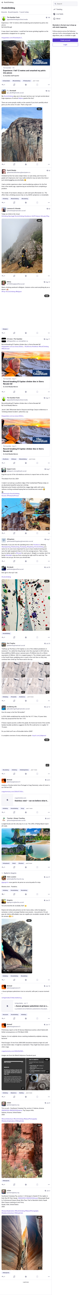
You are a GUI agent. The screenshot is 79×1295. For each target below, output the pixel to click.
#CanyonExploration (8, 1211)
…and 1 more (35, 81)
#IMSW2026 (5, 1110)
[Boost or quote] (14, 85)
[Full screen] (29, 971)
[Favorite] (26, 85)
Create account (65, 40)
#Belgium (19, 291)
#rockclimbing (10, 291)
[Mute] (8, 971)
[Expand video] (25, 971)
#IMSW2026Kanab (32, 1198)
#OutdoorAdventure (8, 1213)
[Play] (4, 971)
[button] (17, 946)
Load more (26, 1282)
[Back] (2, 2)
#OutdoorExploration (8, 1121)
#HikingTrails (19, 1121)
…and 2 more (28, 863)
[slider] (17, 968)
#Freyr (4, 291)
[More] (49, 85)
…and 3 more (31, 459)
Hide (39, 109)
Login (65, 45)
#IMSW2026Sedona (16, 1110)
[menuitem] (17, 946)
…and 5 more (30, 697)
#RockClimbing (18, 1119)
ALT (40, 159)
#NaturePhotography (30, 1119)
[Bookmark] (37, 85)
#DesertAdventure (7, 1119)
